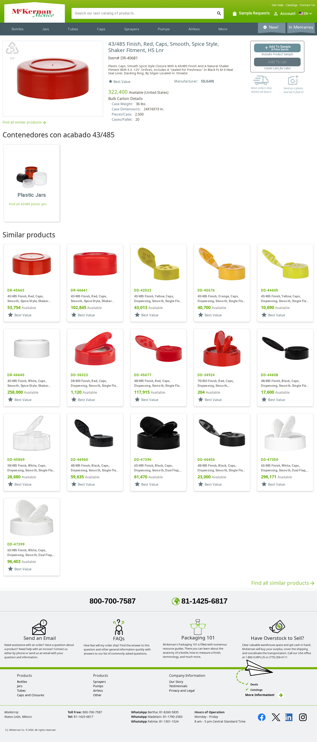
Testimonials (178, 686)
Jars (45, 29)
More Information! (259, 695)
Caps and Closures (30, 695)
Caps (101, 29)
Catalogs (292, 5)
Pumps (164, 29)
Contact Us (307, 5)
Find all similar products (25, 122)
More (222, 29)
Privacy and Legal (182, 690)
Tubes (73, 29)
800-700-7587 (112, 601)
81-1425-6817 (204, 601)
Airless (194, 29)
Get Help (278, 5)
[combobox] (144, 13)
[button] (306, 13)
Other (97, 695)
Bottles (18, 29)
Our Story (176, 682)
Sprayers (131, 29)
